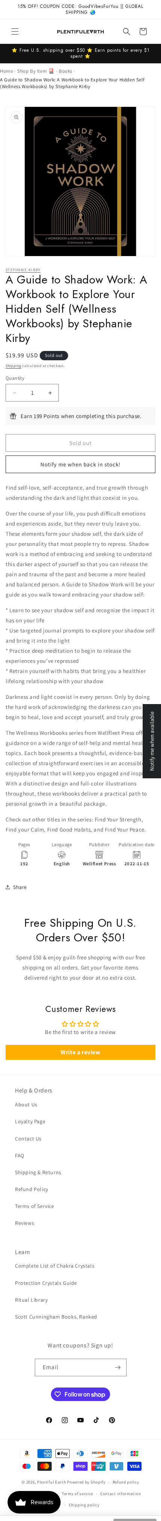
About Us (26, 1104)
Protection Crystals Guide (46, 1283)
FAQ (19, 1155)
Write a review (80, 1052)
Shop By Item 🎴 (35, 71)
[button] (15, 31)
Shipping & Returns (38, 1172)
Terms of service (77, 1493)
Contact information (120, 1493)
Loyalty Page (30, 1121)
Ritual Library (31, 1299)
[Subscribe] (118, 1367)
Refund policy (126, 1482)
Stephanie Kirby (23, 269)
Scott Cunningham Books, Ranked (56, 1316)
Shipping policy (84, 1505)
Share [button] (20, 887)
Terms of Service (34, 1206)
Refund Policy (31, 1189)
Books (65, 71)
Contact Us (28, 1138)
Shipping (13, 365)
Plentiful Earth (51, 1482)
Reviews (24, 1223)
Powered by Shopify (86, 1482)
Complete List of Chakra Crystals (54, 1265)
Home (6, 71)
